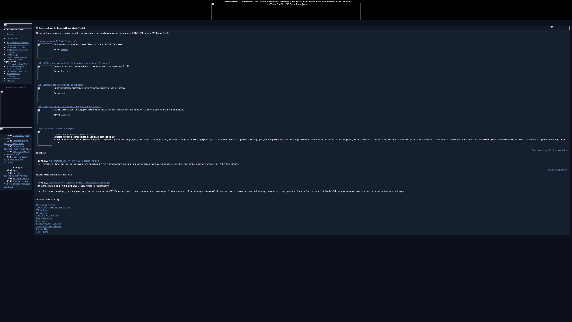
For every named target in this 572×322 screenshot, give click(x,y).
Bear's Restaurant (44, 218)
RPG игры (11, 81)
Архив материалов (556, 169)
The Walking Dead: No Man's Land (53, 207)
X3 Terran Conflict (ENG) (17, 64)
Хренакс (65, 114)
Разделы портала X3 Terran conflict (548, 150)
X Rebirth (11, 76)
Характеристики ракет (16, 47)
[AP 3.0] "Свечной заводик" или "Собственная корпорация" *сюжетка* (74, 63)
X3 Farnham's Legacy (15, 66)
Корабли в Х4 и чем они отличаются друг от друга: (17, 184)
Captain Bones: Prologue (48, 215)
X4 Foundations (13, 73)
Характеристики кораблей (18, 42)
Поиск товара (12, 54)
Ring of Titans (42, 229)
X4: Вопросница (21, 178)
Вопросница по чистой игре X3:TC (16, 142)
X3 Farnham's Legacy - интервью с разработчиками (74, 161)
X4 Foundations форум (16, 71)
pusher (64, 93)
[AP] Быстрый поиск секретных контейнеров (61, 84)
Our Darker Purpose (45, 205)
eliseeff (64, 49)
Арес (15, 170)
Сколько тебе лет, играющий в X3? (17, 152)
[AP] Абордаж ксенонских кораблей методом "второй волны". (69, 106)
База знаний (12, 38)
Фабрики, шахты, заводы (17, 50)
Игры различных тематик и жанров (56, 128)
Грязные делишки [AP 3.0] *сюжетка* (57, 41)
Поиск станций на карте (17, 57)
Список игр (42, 231)
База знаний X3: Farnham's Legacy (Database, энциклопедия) (79, 182)
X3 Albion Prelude (14, 69)
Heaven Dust (42, 213)
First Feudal (41, 221)
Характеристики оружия (17, 45)
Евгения (65, 71)
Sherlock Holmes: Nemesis (49, 226)
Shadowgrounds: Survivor (48, 223)
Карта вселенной (14, 52)
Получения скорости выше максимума (17, 147)
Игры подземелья (14, 78)
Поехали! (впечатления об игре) (15, 174)
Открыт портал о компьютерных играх (73, 134)
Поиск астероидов (14, 59)
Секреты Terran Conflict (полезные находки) (16, 160)
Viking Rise (41, 210)
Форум (10, 34)
